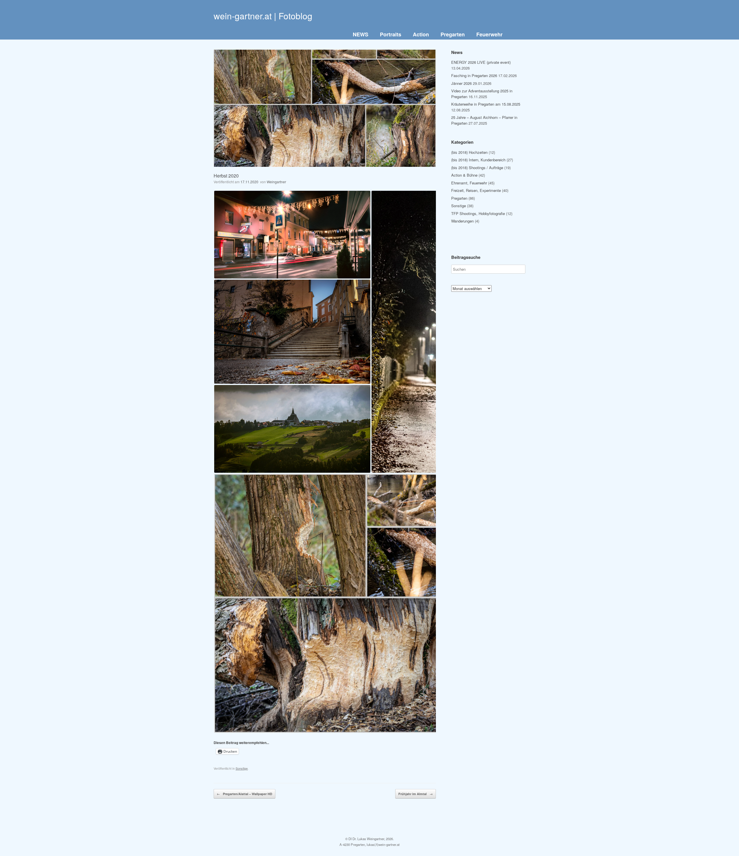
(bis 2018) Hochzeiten (469, 152)
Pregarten (453, 34)
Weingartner (276, 181)
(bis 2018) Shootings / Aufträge (477, 167)
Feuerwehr (489, 34)
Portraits (390, 34)
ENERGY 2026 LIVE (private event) (481, 62)
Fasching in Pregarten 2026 (474, 75)
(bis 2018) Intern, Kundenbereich (478, 159)
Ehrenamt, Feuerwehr (469, 183)
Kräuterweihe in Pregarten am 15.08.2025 (485, 104)
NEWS (360, 34)
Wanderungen (462, 221)
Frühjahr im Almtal (415, 794)
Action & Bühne (464, 175)
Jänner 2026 (461, 83)
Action (421, 34)
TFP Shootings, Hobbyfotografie (478, 213)
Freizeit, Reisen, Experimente (476, 190)
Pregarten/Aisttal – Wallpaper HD (244, 794)
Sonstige (242, 768)
